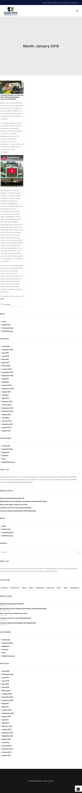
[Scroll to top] (78, 789)
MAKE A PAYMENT (47, 2)
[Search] (41, 552)
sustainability (74, 588)
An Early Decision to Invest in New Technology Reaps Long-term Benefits (12, 97)
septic (66, 588)
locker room (40, 588)
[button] (77, 10)
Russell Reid (50, 588)
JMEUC (31, 588)
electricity (4, 588)
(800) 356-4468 (67, 2)
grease (24, 588)
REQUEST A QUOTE (57, 2)
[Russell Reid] (11, 10)
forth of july (15, 588)
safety (59, 588)
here (2, 299)
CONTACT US (75, 2)
